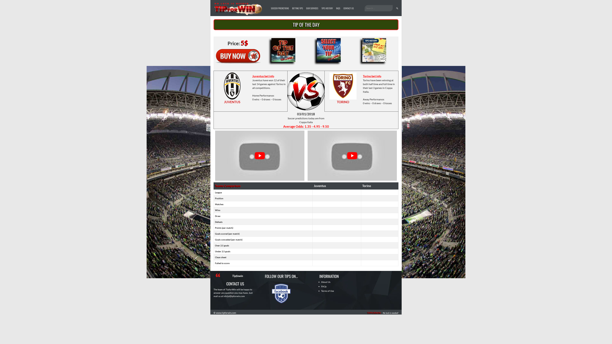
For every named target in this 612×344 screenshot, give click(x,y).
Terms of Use (327, 291)
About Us (325, 282)
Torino (343, 102)
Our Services (312, 8)
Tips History (327, 8)
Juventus (232, 102)
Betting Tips (297, 8)
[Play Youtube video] (259, 156)
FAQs (338, 8)
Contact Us (348, 8)
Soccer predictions (280, 8)
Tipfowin (237, 276)
